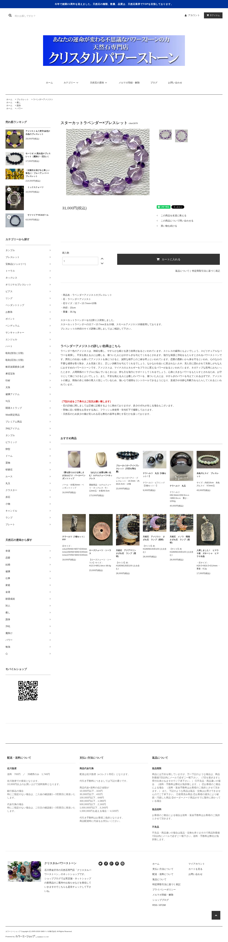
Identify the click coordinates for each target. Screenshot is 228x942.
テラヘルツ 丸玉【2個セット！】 (154, 474)
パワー (20, 108)
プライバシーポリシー (164, 889)
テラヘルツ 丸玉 (178, 486)
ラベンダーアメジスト (43, 99)
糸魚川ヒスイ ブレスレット (208, 474)
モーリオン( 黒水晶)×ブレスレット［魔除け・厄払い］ (38, 155)
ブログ (153, 82)
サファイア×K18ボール (37, 215)
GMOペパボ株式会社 (48, 931)
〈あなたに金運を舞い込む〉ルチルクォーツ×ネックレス (100, 475)
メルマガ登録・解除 (129, 82)
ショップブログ (160, 900)
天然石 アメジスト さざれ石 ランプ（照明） (154, 538)
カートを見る (195, 869)
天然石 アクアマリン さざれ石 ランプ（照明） (127, 553)
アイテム (215, 15)
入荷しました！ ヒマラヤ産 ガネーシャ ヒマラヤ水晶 (208, 553)
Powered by (10, 936)
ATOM (162, 905)
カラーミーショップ (13, 931)
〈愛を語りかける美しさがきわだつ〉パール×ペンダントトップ (73, 475)
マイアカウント (196, 863)
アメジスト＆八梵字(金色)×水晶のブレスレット (38, 132)
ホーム (49, 82)
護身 (19, 105)
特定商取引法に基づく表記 (206, 270)
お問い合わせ (175, 82)
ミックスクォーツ (35, 187)
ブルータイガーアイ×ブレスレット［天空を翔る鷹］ (127, 468)
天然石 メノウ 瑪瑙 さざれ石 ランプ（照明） (181, 539)
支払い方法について (162, 869)
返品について (182, 270)
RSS (154, 905)
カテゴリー (69, 82)
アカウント (194, 15)
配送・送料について (162, 874)
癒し (19, 102)
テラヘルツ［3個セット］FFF (73, 538)
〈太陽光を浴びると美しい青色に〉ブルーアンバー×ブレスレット (38, 173)
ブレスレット (23, 99)
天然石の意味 (97, 82)
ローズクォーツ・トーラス (100, 552)
